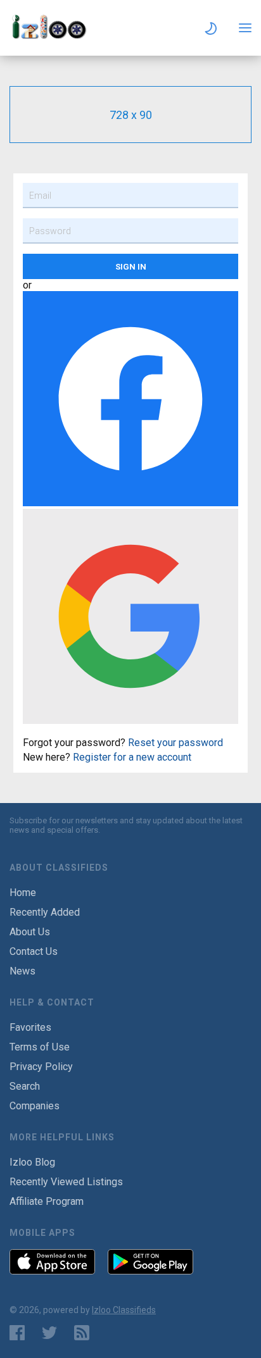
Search (25, 1086)
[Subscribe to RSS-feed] (84, 1332)
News (22, 971)
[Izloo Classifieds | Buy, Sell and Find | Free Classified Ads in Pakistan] (54, 35)
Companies (35, 1106)
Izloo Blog (32, 1162)
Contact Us (34, 951)
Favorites (30, 1027)
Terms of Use (40, 1047)
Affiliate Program (47, 1201)
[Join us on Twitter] (49, 1332)
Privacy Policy (41, 1067)
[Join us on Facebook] (17, 1332)
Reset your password (175, 743)
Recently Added (45, 912)
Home (23, 893)
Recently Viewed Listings (66, 1182)
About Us (30, 932)
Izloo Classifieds (124, 1310)
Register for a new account (132, 757)
